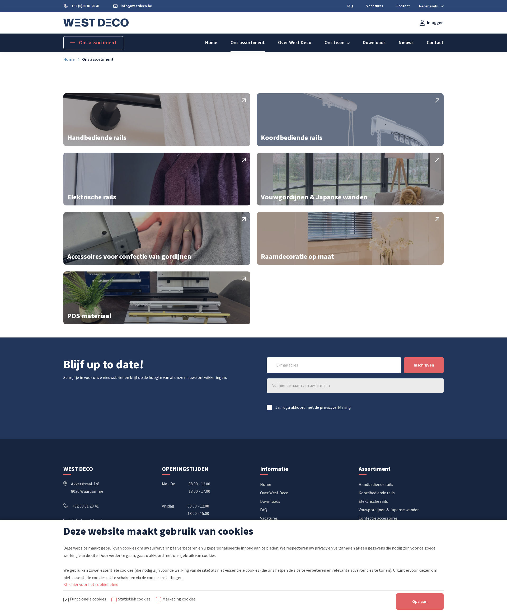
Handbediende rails (376, 484)
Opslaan (420, 601)
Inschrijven (424, 365)
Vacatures (269, 518)
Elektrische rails (373, 501)
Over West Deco (274, 493)
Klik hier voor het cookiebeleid (90, 585)
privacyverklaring (335, 407)
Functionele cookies (88, 599)
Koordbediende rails (377, 493)
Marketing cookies (179, 599)
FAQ (263, 510)
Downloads (270, 501)
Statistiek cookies (134, 599)
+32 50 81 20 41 (85, 506)
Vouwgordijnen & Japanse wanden (389, 510)
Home (265, 484)
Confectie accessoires (378, 518)
